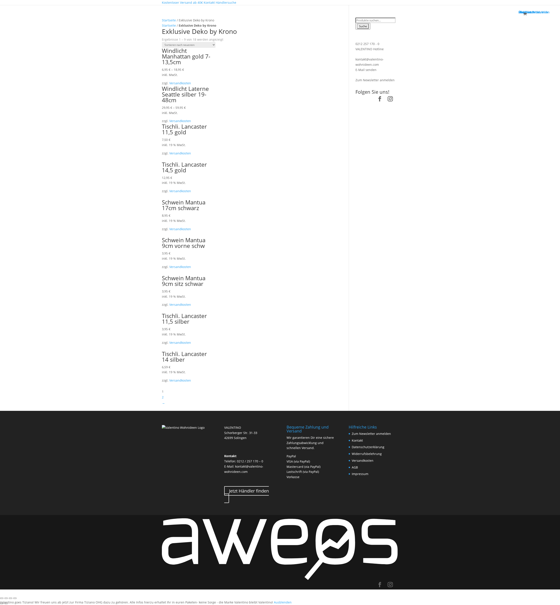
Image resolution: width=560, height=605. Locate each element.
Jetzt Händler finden (249, 491)
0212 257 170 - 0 (367, 44)
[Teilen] (6, 598)
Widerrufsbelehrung (367, 454)
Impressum (360, 474)
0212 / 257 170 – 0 (250, 461)
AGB (355, 467)
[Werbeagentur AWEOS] (280, 579)
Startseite (169, 20)
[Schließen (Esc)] (2, 598)
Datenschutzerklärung (368, 447)
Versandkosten (180, 83)
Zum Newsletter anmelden (375, 80)
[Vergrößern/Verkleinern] (15, 598)
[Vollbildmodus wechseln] (10, 598)
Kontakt (357, 440)
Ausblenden (283, 602)
